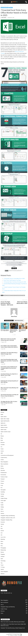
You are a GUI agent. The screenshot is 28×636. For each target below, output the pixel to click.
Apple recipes (3, 429)
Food (2, 485)
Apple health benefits (5, 420)
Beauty (2, 436)
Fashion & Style (4, 476)
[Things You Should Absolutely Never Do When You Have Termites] (14, 326)
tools (23, 295)
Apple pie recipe (4, 427)
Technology (3, 560)
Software (2, 556)
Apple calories (4, 416)
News (2, 543)
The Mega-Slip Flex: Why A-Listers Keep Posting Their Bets (9, 402)
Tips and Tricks (18, 295)
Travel (2, 565)
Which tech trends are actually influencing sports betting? (8, 339)
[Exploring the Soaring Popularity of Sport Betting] (23, 383)
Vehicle (2, 569)
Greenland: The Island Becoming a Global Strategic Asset (9, 353)
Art (1, 433)
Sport (2, 558)
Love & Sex (3, 537)
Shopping (3, 554)
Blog (2, 438)
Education (3, 470)
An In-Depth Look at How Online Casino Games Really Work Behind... (9, 346)
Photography (3, 547)
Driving (2, 468)
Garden (2, 496)
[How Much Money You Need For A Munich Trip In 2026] (23, 376)
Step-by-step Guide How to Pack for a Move (22, 330)
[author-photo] (14, 311)
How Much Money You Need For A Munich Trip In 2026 (9, 374)
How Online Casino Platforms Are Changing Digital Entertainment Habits (9, 368)
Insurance (3, 522)
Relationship (3, 550)
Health (2, 504)
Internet (2, 524)
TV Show (3, 567)
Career (2, 448)
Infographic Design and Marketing (8, 515)
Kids (2, 528)
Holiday (2, 507)
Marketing (3, 539)
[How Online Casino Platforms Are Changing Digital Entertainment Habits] (23, 368)
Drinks (2, 466)
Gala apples (3, 489)
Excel (5, 295)
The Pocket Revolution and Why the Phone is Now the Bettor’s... (9, 395)
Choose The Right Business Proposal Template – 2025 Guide (7, 303)
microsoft (9, 295)
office (13, 295)
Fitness (2, 483)
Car (1, 446)
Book (2, 440)
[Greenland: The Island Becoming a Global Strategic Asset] (23, 354)
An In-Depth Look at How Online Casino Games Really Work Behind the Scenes (13, 625)
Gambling (3, 491)
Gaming (2, 494)
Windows (2, 573)
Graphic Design (4, 498)
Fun (1, 487)
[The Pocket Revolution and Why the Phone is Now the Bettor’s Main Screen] (23, 396)
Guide (2, 502)
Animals (2, 412)
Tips (2, 562)
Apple (2, 414)
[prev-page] (13, 334)
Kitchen (2, 530)
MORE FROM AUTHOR (19, 320)
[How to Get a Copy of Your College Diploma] (5, 326)
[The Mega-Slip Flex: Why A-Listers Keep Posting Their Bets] (23, 403)
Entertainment (4, 472)
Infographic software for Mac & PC (8, 517)
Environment (3, 474)
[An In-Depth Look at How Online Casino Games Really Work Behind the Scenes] (23, 347)
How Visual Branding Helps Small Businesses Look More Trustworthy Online (9, 361)
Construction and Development (7, 455)
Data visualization (4, 464)
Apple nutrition (4, 425)
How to (11, 7)
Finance (2, 481)
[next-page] (15, 334)
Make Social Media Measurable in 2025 (22, 302)
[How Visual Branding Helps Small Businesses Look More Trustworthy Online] (23, 361)
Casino (2, 451)
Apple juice (3, 423)
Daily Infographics (7, 5)
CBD (2, 453)
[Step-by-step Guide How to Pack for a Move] (23, 326)
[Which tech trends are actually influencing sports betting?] (23, 340)
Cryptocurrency (4, 457)
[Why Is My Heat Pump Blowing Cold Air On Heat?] (23, 389)
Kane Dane (4, 17)
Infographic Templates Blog (6, 519)
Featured (2, 479)
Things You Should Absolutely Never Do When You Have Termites (14, 331)
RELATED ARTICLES (8, 320)
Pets (2, 545)
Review (2, 552)
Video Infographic (4, 571)
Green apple (3, 500)
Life (1, 535)
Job (1, 526)
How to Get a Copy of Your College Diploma (5, 330)
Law (1, 532)
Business (3, 442)
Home (2, 5)
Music (2, 541)
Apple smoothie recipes (5, 431)
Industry (2, 513)
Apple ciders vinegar (5, 418)
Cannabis (3, 444)
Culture (2, 459)
